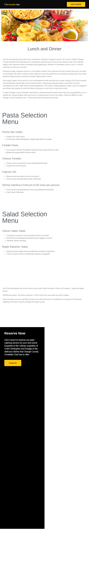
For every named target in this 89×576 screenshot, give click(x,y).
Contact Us (13, 363)
